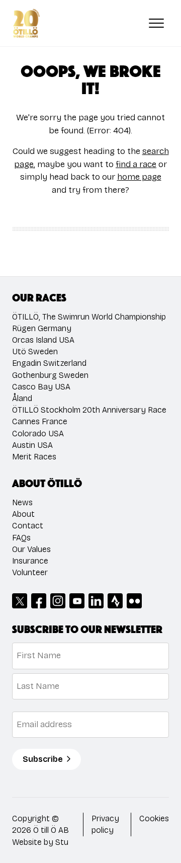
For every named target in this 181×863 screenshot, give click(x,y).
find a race (136, 164)
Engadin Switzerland (49, 363)
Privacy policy (105, 824)
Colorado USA (38, 433)
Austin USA (32, 445)
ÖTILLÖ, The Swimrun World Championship (89, 317)
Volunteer (30, 572)
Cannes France (39, 421)
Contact (27, 525)
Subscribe (43, 759)
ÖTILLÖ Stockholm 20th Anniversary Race (89, 410)
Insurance (30, 561)
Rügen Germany (41, 328)
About (23, 514)
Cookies (154, 818)
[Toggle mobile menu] (156, 23)
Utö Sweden (35, 351)
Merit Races (34, 456)
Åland (22, 398)
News (22, 502)
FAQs (21, 537)
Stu (61, 842)
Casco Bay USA (41, 386)
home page (139, 177)
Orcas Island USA (43, 340)
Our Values (31, 549)
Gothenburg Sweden (50, 375)
